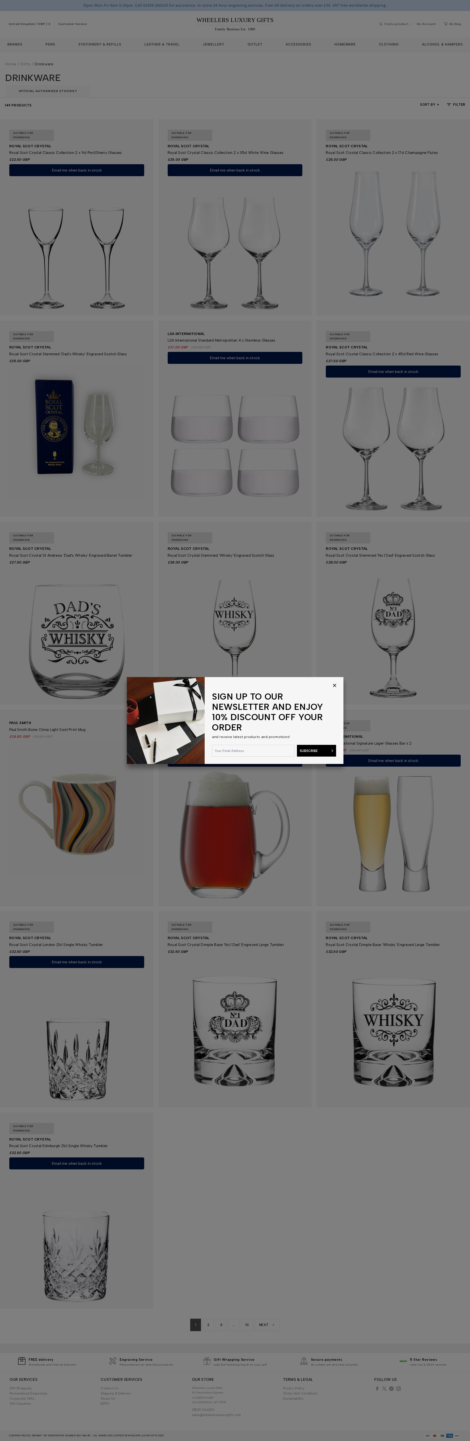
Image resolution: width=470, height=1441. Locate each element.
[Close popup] (335, 686)
